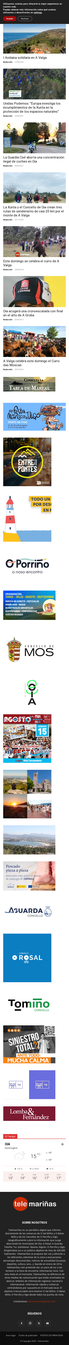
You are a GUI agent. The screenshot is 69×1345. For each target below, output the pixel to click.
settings (38, 12)
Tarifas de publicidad (28, 1335)
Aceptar (9, 18)
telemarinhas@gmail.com (42, 1301)
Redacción (7, 62)
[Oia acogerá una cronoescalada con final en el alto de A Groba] (34, 291)
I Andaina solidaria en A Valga (25, 58)
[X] (39, 1323)
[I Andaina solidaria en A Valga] (34, 38)
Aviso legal (11, 1335)
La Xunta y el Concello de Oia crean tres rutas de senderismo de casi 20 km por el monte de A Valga (33, 211)
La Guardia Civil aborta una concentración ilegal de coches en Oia (33, 159)
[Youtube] (47, 1323)
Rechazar (25, 18)
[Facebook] (21, 1323)
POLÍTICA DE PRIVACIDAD (51, 1335)
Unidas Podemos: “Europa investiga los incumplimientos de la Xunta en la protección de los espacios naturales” (31, 107)
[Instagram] (30, 1323)
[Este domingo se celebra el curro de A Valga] (34, 241)
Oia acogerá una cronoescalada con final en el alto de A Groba (33, 313)
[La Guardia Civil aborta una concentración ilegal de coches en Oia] (34, 137)
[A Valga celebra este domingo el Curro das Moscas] (34, 341)
